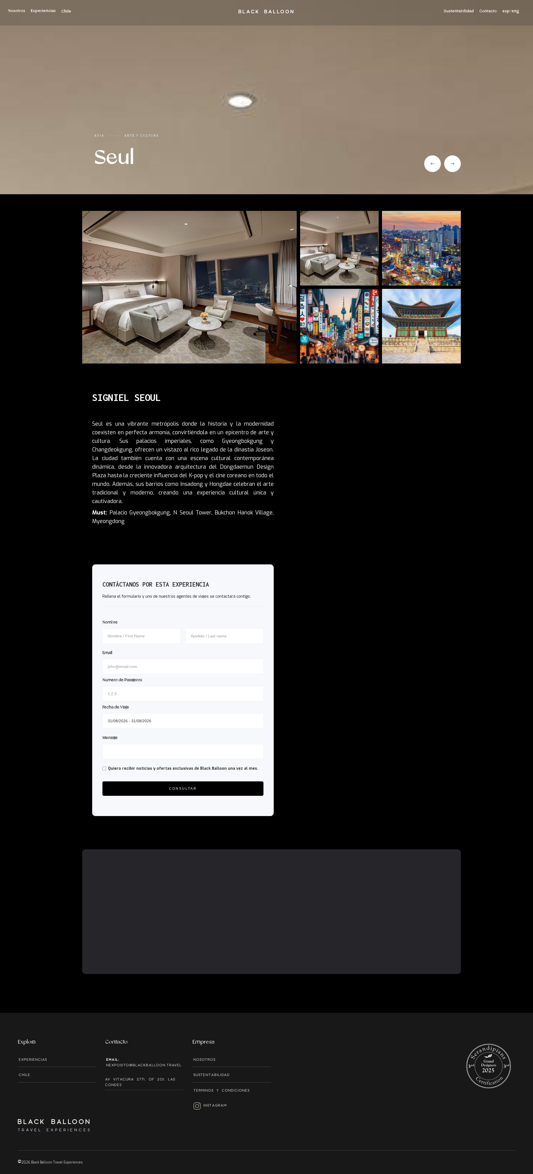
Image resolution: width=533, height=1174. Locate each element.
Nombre (110, 622)
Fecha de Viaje (115, 707)
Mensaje (110, 738)
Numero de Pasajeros (122, 680)
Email (107, 653)
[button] (510, 14)
